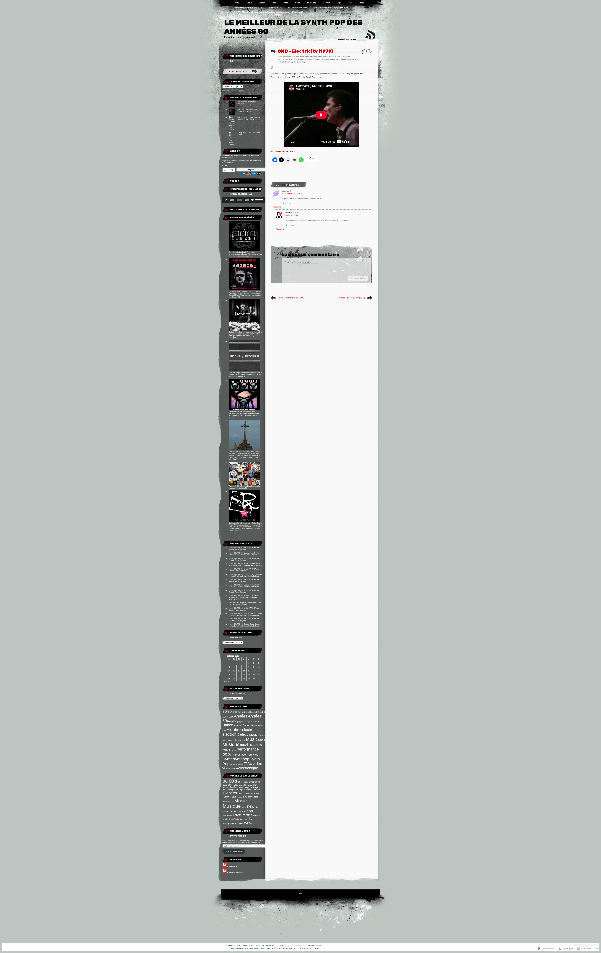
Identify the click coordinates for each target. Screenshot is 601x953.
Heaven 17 (249, 794)
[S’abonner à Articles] (224, 866)
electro (247, 730)
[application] (243, 200)
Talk (274, 3)
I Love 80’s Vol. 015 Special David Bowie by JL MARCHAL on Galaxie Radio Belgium (245, 625)
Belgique (238, 721)
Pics (350, 3)
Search (262, 3)
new (250, 806)
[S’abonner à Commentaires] (224, 872)
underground (228, 824)
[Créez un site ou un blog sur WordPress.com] (300, 893)
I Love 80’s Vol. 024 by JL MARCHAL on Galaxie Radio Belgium (244, 570)
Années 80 (302, 59)
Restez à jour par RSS (347, 39)
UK (250, 764)
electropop (248, 734)
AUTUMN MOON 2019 (297, 7)
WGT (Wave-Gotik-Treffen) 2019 (248, 7)
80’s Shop (311, 3)
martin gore (253, 797)
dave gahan (233, 790)
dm (261, 725)
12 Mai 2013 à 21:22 (292, 215)
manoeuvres (335, 59)
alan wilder (243, 785)
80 (224, 711)
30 (254, 679)
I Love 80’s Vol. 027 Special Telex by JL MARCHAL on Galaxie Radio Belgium (244, 554)
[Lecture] (226, 199)
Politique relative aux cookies (306, 948)
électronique (248, 768)
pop (226, 753)
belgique (248, 787)
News (297, 3)
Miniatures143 (290, 213)
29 (249, 679)
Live (243, 740)
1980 (242, 712)
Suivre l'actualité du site (234, 851)
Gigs (339, 3)
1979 (237, 712)
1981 (249, 711)
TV (246, 764)
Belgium (248, 721)
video (257, 763)
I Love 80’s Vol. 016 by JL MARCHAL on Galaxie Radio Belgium (244, 620)
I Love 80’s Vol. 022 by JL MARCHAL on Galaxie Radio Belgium (244, 580)
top (241, 819)
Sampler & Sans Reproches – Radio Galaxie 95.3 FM (245, 524)
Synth (227, 759)
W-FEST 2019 (275, 7)
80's (230, 711)
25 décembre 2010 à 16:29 (292, 193)
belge (241, 787)
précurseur (227, 815)
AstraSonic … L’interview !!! (291, 12)
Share (285, 3)
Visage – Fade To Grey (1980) (352, 298)
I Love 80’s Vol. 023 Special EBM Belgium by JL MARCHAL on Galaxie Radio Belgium (245, 575)
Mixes (361, 3)
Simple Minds (234, 819)
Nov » (226, 682)
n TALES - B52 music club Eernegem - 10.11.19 (247, 110)
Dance (227, 725)
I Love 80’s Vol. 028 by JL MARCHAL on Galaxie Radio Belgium (244, 548)
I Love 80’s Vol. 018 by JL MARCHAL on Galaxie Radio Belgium (244, 609)
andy (250, 785)
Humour (237, 740)
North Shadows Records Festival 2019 (331, 7)
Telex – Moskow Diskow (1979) (291, 298)
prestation (241, 754)
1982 (256, 711)
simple (225, 819)
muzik (245, 745)
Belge (230, 721)
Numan (233, 750)
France (261, 735)
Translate (241, 91)
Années (240, 716)
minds (225, 802)
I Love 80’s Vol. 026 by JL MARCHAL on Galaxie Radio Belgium (244, 559)
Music (252, 739)
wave (249, 823)
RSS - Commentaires (235, 872)
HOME (236, 3)
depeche (238, 725)
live (245, 796)
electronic (230, 734)
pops (232, 755)
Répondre (277, 207)
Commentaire (358, 278)
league (239, 797)
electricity (318, 56)
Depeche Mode (251, 725)
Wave (234, 768)
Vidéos (226, 768)
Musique (230, 744)
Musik (261, 739)
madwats (285, 191)
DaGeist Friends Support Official (241, 291)
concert (257, 721)
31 (258, 679)
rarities (247, 815)
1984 (225, 716)
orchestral (281, 62)
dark (224, 790)
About (249, 3)
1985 (231, 716)
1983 (262, 711)
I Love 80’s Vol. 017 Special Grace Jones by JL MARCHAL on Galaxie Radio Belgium (245, 614)
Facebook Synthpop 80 (244, 209)
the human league (236, 764)
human (256, 794)
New (252, 745)
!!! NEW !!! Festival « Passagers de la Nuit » (253, 12)
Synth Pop (301, 62)
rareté (237, 815)
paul (344, 56)
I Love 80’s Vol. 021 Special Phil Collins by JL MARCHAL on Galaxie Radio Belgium (244, 586)
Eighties (234, 729)
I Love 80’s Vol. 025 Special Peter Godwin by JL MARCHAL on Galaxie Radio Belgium (245, 564)
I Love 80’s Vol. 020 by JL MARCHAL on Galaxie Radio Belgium (244, 591)
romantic (253, 754)
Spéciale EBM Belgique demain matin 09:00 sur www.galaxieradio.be (245, 604)
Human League (228, 740)
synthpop (241, 759)
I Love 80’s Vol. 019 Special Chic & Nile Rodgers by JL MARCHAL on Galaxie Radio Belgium (243, 597)
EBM (224, 730)
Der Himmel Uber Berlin (238, 252)
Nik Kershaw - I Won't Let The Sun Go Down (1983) (249, 118)
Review (326, 3)
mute (244, 807)
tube (245, 819)
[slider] (259, 199)
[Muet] (252, 199)
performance (248, 749)
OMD (339, 56)
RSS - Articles (232, 866)
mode (230, 802)
